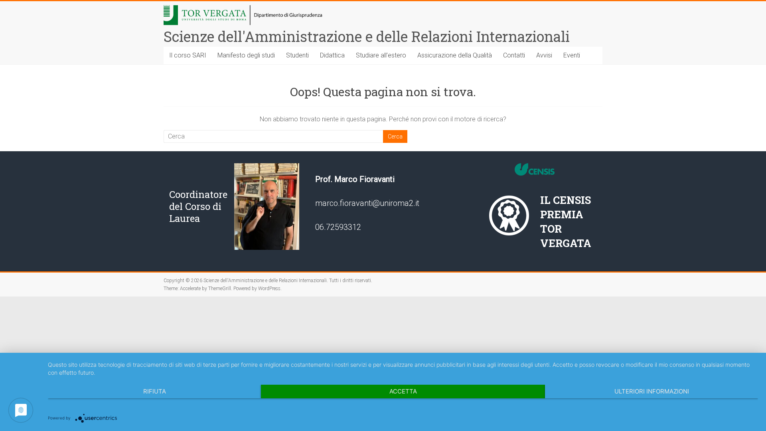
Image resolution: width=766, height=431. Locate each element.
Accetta (403, 391)
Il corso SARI (187, 55)
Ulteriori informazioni (651, 391)
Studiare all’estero (381, 55)
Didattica (332, 55)
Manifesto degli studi (246, 55)
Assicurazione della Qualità (454, 55)
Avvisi (544, 55)
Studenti (297, 55)
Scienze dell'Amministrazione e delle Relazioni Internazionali (367, 36)
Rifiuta (154, 391)
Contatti (514, 55)
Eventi (571, 55)
